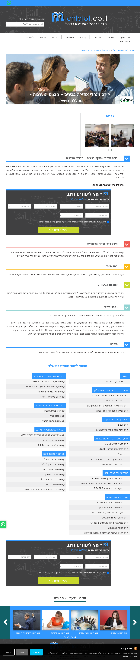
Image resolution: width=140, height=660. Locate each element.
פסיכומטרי (69, 37)
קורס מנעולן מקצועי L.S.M (116, 443)
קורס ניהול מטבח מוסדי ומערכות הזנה (112, 429)
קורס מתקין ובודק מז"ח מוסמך (51, 391)
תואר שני (111, 37)
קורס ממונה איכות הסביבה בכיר (114, 464)
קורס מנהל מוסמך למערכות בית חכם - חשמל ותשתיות (104, 483)
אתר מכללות (129, 50)
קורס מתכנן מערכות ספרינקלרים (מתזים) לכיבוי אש (106, 532)
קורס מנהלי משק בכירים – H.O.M (113, 448)
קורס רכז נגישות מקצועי (54, 410)
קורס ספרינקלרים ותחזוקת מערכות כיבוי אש (109, 522)
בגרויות (55, 37)
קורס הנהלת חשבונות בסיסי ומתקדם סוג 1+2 (45, 489)
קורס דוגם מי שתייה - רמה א (52, 396)
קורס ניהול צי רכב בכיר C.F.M (51, 445)
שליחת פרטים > (58, 229)
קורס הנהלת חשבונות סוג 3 (53, 479)
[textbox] (19, 206)
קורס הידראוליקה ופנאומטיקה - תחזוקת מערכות (107, 405)
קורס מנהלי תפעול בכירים (54, 440)
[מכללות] (79, 18)
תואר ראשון (126, 37)
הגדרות (8, 652)
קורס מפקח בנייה (57, 415)
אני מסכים (36, 652)
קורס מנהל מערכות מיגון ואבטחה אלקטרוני (110, 478)
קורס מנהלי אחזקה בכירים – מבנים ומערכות (94, 50)
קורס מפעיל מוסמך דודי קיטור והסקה (112, 410)
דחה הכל (22, 652)
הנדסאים (97, 37)
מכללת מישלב (117, 50)
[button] (111, 150)
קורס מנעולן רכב (121, 454)
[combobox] (19, 206)
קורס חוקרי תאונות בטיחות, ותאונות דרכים (110, 512)
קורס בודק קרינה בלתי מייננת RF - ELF (111, 488)
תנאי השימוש (89, 221)
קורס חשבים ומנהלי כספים (53, 469)
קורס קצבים (123, 424)
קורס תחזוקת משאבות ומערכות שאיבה (48, 381)
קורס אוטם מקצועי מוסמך (53, 420)
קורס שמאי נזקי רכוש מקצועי (115, 381)
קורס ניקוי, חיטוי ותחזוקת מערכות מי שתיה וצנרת (44, 386)
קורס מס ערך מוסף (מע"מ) (53, 464)
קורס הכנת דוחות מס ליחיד (53, 459)
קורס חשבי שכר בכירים (55, 484)
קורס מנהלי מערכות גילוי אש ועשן (113, 507)
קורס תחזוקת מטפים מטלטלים (115, 517)
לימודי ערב (29, 37)
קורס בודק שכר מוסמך (55, 474)
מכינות (43, 37)
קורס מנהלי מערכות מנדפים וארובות (112, 502)
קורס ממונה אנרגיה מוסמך (116, 400)
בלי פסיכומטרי (125, 41)
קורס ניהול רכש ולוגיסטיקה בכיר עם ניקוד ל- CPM (43, 434)
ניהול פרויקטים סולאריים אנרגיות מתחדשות (110, 395)
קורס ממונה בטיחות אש (118, 527)
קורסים (83, 37)
